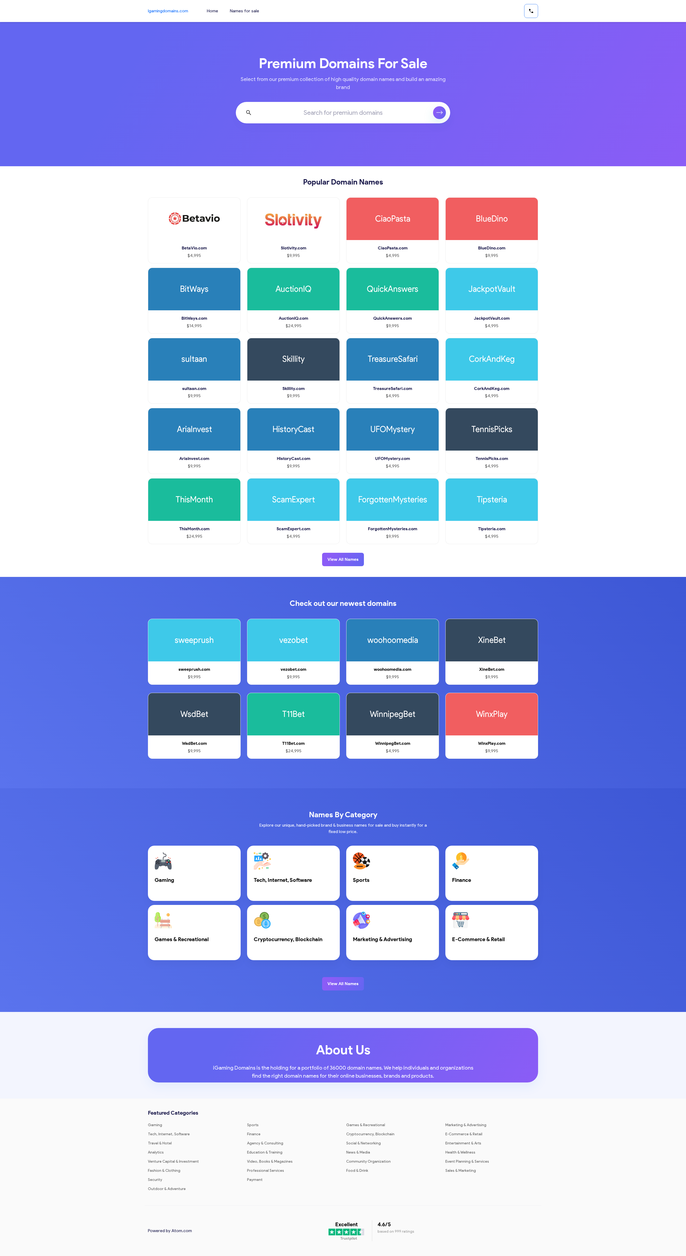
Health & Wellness (460, 1152)
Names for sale (244, 10)
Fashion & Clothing (164, 1170)
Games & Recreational (365, 1125)
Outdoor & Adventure (167, 1189)
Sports (253, 1125)
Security (155, 1179)
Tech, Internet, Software (169, 1134)
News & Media (358, 1152)
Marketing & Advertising (465, 1125)
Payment (255, 1179)
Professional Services (265, 1170)
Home (212, 10)
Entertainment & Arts (463, 1143)
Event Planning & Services (467, 1161)
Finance (253, 1134)
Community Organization (368, 1161)
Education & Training (264, 1152)
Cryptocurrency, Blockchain (370, 1134)
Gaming (155, 1125)
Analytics (156, 1152)
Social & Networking (363, 1143)
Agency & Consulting (265, 1143)
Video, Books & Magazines (270, 1161)
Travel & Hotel (160, 1143)
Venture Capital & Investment (173, 1161)
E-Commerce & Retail (463, 1134)
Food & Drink (357, 1170)
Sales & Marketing (460, 1170)
